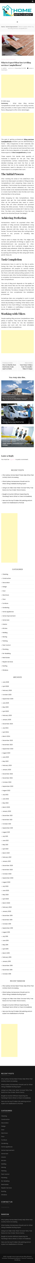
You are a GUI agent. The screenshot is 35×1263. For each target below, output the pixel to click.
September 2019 (7, 928)
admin (5, 68)
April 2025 (5, 711)
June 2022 (5, 799)
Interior (4, 624)
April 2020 (5, 899)
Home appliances (8, 612)
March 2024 (6, 736)
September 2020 (7, 878)
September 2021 (7, 828)
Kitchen (4, 628)
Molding (4, 633)
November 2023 (7, 745)
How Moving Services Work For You (13, 422)
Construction (6, 578)
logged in (12, 459)
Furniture (5, 603)
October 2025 (6, 695)
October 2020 (6, 874)
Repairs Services (7, 662)
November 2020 (7, 870)
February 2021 (6, 857)
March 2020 (6, 903)
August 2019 (6, 932)
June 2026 (5, 682)
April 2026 (5, 686)
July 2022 (5, 795)
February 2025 (7, 715)
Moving (4, 637)
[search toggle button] (32, 1)
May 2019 (5, 945)
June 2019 (5, 940)
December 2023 (7, 740)
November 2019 (7, 920)
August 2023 (6, 753)
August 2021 (6, 832)
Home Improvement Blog (19, 1256)
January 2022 (6, 811)
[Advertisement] (18, 86)
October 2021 (6, 824)
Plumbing (5, 649)
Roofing (4, 666)
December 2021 (7, 815)
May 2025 (5, 707)
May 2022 (5, 803)
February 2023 (7, 765)
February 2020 (7, 907)
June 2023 (5, 757)
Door (4, 591)
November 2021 (7, 820)
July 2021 (5, 836)
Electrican (5, 595)
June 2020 (5, 890)
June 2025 (5, 703)
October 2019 (6, 924)
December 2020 (7, 865)
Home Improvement (8, 59)
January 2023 (6, 770)
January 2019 (6, 961)
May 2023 (5, 761)
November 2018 (7, 970)
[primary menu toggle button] (17, 22)
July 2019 (5, 936)
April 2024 (5, 732)
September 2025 (7, 699)
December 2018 (7, 965)
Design (4, 587)
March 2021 (6, 853)
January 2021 (6, 861)
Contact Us (5, 1207)
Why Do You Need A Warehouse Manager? (14, 399)
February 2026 (7, 690)
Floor (4, 599)
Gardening (5, 608)
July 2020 (5, 886)
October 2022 (6, 782)
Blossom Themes (21, 1258)
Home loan (5, 620)
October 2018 (6, 974)
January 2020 (6, 911)
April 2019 (5, 949)
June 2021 (5, 840)
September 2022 (7, 786)
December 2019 (7, 915)
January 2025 (6, 720)
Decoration (6, 583)
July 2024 (5, 728)
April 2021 (5, 849)
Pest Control (6, 645)
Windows (5, 670)
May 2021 (5, 845)
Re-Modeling (6, 653)
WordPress (17, 1260)
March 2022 (6, 807)
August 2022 (6, 790)
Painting (5, 641)
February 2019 (6, 957)
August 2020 (6, 882)
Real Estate (6, 658)
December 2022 (7, 774)
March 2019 (6, 953)
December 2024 (7, 724)
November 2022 (7, 778)
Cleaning (5, 574)
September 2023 (7, 749)
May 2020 (5, 895)
